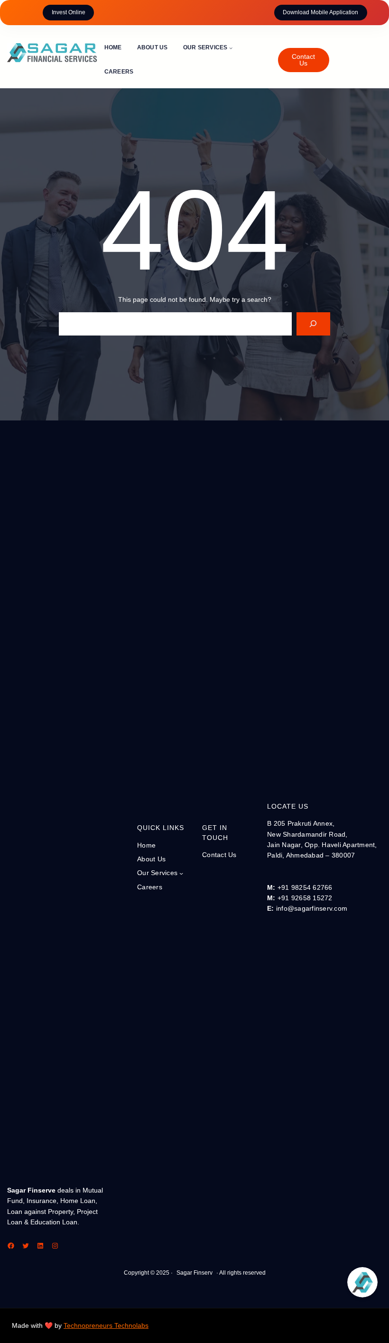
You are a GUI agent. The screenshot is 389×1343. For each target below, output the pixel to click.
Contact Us (303, 60)
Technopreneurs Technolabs (106, 1325)
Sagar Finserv (194, 1272)
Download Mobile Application (320, 12)
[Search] (313, 324)
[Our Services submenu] (230, 47)
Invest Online (68, 12)
